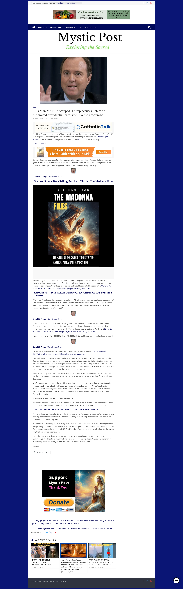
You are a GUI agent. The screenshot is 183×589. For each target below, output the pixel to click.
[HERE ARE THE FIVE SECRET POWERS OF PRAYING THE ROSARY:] (45, 545)
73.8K (103, 286)
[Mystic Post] (33, 27)
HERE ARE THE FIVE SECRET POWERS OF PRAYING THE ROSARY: (42, 562)
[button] (176, 581)
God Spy (36, 107)
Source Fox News (39, 144)
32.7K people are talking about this (82, 331)
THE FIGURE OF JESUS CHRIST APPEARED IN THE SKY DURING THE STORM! (101, 562)
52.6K (106, 329)
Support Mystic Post (88, 27)
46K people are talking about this (72, 354)
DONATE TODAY (56, 27)
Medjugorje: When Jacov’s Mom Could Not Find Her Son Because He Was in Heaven (76, 528)
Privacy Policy (71, 27)
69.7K (93, 351)
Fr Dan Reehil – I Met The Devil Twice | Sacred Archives (66, 4)
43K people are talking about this (77, 288)
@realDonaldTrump (48, 176)
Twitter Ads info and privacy (53, 288)
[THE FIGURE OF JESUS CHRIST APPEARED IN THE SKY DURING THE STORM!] (102, 545)
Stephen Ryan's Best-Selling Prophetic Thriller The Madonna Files (73, 181)
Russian (81, 139)
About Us (41, 27)
